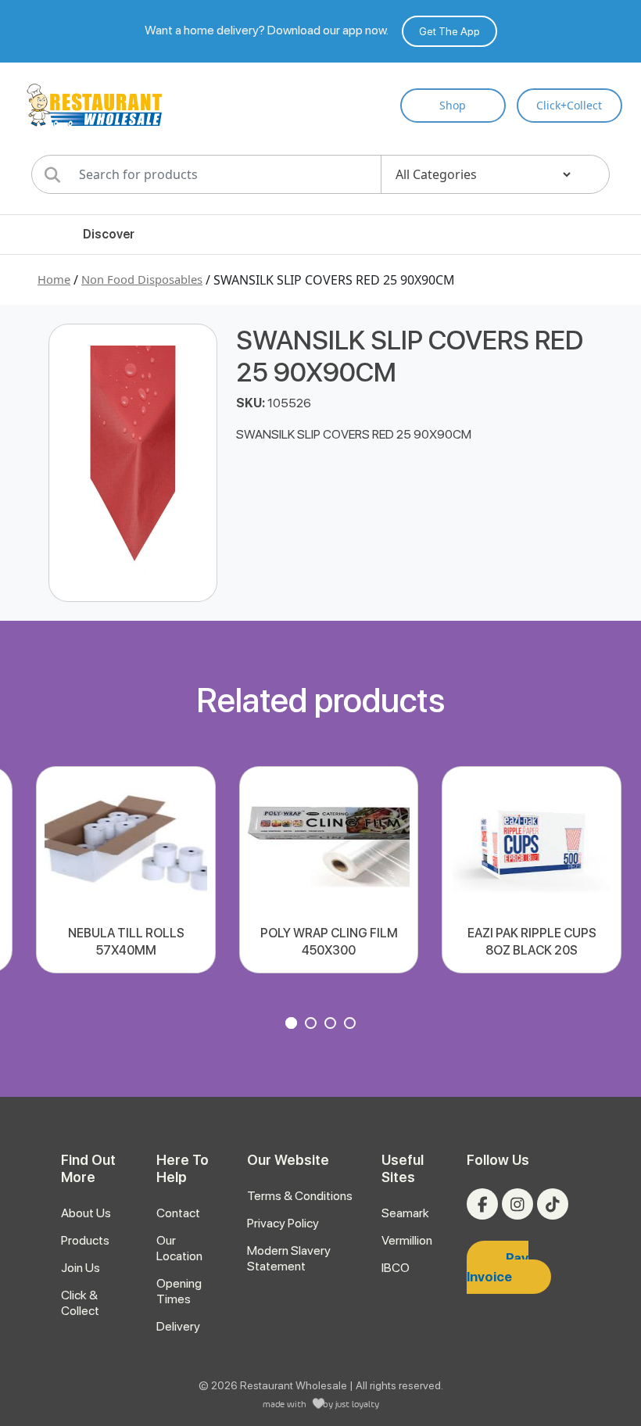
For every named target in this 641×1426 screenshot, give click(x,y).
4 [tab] (352, 1025)
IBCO (395, 1267)
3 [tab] (332, 1025)
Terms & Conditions (300, 1195)
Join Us (80, 1267)
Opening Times (179, 1291)
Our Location (179, 1248)
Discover (108, 234)
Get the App (449, 31)
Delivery (178, 1326)
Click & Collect (80, 1303)
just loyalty (357, 1404)
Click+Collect (569, 105)
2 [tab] (312, 1025)
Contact (178, 1213)
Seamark (405, 1213)
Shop (452, 105)
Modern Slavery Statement (289, 1258)
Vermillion (406, 1240)
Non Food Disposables (141, 279)
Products (85, 1240)
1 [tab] (293, 1025)
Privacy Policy (283, 1223)
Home (54, 279)
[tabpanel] (125, 869)
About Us (86, 1213)
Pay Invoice (497, 1267)
